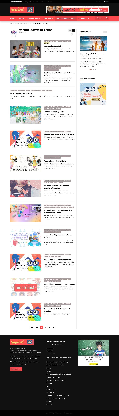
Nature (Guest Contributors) (51, 70)
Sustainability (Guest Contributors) (56, 398)
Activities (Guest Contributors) (52, 41)
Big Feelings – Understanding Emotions (59, 284)
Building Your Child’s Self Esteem (32, 2)
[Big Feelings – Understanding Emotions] (25, 287)
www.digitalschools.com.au (66, 413)
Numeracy (49, 383)
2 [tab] (91, 69)
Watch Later (99, 1)
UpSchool (12, 362)
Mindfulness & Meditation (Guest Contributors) (59, 374)
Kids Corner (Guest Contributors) (52, 68)
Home (11, 23)
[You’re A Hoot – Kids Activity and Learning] (25, 312)
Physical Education (51, 389)
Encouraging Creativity (53, 46)
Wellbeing (46, 43)
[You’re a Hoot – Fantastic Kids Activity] (25, 139)
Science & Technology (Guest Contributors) (58, 395)
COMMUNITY (82, 18)
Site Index (106, 1)
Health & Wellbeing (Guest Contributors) (57, 362)
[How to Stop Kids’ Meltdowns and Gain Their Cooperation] (93, 43)
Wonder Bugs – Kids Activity (55, 161)
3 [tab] (93, 69)
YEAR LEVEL (48, 18)
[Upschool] (22, 10)
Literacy (49, 371)
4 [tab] (95, 69)
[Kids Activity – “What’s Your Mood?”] (25, 262)
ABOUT (21, 18)
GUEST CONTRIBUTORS (65, 18)
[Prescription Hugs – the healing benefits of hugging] (25, 188)
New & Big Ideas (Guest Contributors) (53, 182)
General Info (50, 351)
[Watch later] (91, 1)
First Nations (50, 348)
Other (48, 386)
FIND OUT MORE (16, 369)
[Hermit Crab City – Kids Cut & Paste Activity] (25, 238)
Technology (50, 401)
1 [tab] (90, 69)
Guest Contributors (19, 23)
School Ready (50, 392)
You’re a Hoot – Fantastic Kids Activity (59, 134)
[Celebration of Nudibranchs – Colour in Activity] (25, 74)
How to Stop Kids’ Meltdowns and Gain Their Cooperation (92, 55)
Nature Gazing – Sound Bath (21, 93)
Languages (49, 368)
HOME (12, 18)
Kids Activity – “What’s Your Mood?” (58, 259)
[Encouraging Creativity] (25, 49)
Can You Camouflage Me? (54, 112)
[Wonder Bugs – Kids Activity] (25, 164)
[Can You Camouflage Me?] (25, 115)
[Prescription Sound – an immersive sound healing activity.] (25, 213)
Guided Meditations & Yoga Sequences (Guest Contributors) (58, 207)
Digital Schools (86, 58)
